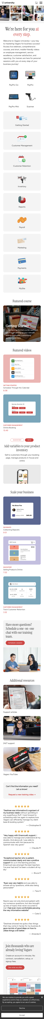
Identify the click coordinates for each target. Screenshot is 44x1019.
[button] (36, 2)
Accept (22, 1015)
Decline (22, 1008)
